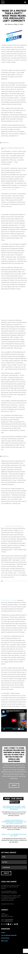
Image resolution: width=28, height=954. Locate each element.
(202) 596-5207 (9, 919)
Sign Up (6, 873)
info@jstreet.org (8, 921)
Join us (14, 785)
